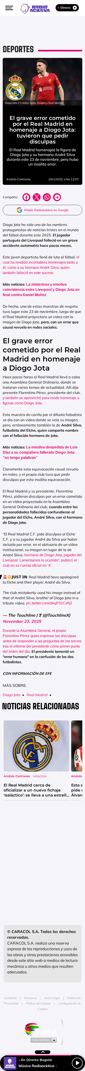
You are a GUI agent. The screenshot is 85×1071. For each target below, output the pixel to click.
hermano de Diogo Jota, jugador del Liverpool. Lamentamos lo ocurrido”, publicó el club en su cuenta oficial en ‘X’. (42, 560)
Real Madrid (37, 695)
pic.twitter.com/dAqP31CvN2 (49, 603)
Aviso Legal (52, 998)
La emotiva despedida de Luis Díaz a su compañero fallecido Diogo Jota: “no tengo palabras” (40, 452)
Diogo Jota (11, 695)
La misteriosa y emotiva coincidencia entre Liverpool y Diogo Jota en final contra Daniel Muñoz (41, 289)
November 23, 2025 (22, 621)
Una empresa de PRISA (42, 1028)
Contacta (10, 998)
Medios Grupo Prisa (43, 1040)
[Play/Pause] (77, 1063)
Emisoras (30, 998)
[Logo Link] (37, 8)
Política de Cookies (38, 1003)
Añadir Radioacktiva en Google (46, 210)
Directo (65, 7)
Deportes (18, 49)
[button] (8, 8)
